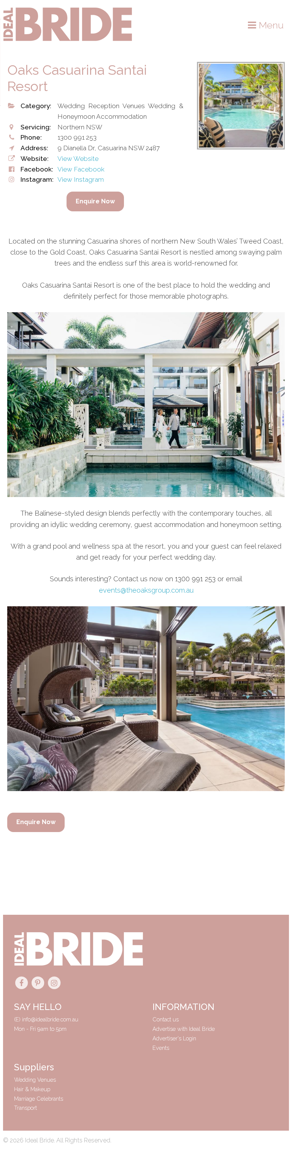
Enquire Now (95, 201)
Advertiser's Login (174, 1038)
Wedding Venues (35, 1079)
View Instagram (80, 179)
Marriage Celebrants (38, 1098)
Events (160, 1048)
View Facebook (81, 169)
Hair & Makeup (32, 1089)
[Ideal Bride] (67, 39)
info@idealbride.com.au (50, 1019)
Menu (270, 25)
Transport (25, 1107)
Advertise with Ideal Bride (183, 1029)
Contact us (165, 1019)
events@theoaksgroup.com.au (146, 590)
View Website (77, 158)
